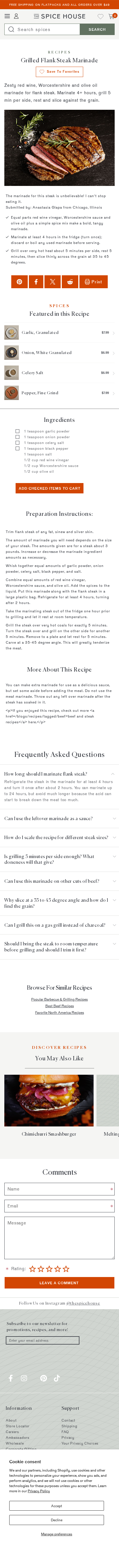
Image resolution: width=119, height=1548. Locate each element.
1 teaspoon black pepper (46, 448)
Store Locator (17, 1426)
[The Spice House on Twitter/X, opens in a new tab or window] (33, 1378)
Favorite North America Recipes (59, 1012)
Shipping (69, 1426)
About (11, 1420)
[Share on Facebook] (36, 281)
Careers (12, 1431)
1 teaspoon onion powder (47, 436)
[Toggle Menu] (7, 16)
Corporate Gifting (21, 1449)
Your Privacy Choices (80, 1443)
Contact (68, 1420)
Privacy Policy (39, 1491)
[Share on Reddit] (70, 281)
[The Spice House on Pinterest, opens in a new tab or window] (44, 1378)
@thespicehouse (83, 1303)
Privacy (68, 1437)
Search (97, 29)
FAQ (65, 1431)
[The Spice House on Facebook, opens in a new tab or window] (11, 1378)
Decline (56, 1520)
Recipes (59, 52)
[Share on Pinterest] (19, 281)
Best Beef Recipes (59, 1005)
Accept (56, 1505)
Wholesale (15, 1443)
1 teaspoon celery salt (44, 442)
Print (97, 281)
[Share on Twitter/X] (52, 281)
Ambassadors (17, 1437)
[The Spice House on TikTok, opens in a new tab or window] (57, 1378)
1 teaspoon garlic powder (47, 431)
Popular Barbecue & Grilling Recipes (59, 999)
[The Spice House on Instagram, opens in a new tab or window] (24, 1378)
